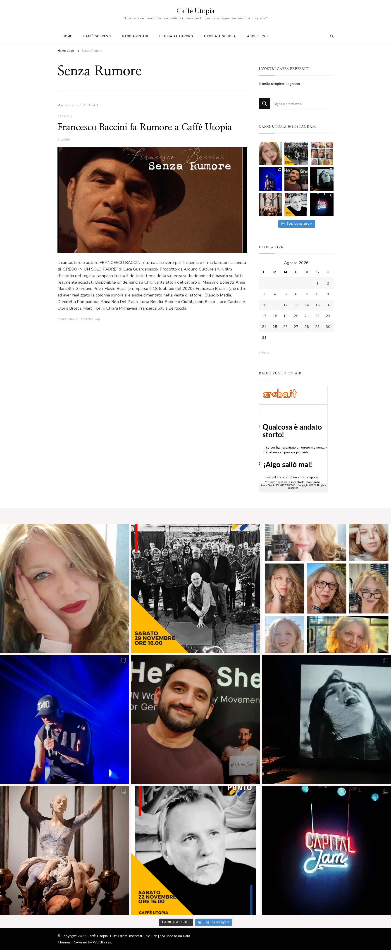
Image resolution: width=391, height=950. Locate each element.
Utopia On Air (135, 36)
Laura (65, 139)
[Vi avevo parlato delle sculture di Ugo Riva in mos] (270, 204)
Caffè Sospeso (97, 36)
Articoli (64, 116)
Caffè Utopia (195, 11)
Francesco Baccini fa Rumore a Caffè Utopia (144, 127)
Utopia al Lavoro (176, 36)
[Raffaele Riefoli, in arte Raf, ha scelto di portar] (270, 178)
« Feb (264, 352)
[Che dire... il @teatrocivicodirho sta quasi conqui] (322, 178)
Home (67, 36)
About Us (256, 36)
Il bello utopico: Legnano (279, 83)
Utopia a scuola (220, 36)
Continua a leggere (75, 319)
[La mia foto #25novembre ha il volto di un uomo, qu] (296, 178)
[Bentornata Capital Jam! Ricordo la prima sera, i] (322, 204)
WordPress (102, 942)
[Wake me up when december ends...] (270, 153)
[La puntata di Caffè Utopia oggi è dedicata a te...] (296, 153)
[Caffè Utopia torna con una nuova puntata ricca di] (296, 204)
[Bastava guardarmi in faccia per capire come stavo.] (322, 153)
